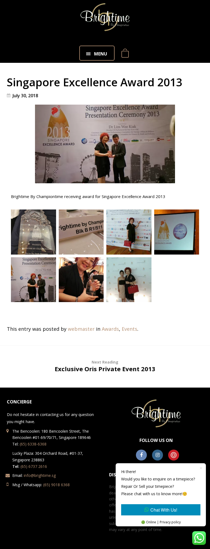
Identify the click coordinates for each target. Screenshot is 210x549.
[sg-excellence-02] (81, 232)
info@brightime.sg (40, 475)
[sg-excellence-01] (33, 232)
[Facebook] (141, 455)
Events (129, 329)
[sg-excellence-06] (81, 279)
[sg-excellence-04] (176, 232)
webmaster (81, 329)
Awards (110, 329)
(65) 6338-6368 (33, 444)
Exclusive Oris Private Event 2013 (105, 366)
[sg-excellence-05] (33, 279)
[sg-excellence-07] (128, 279)
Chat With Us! (163, 510)
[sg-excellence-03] (128, 232)
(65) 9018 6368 (56, 484)
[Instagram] (157, 455)
